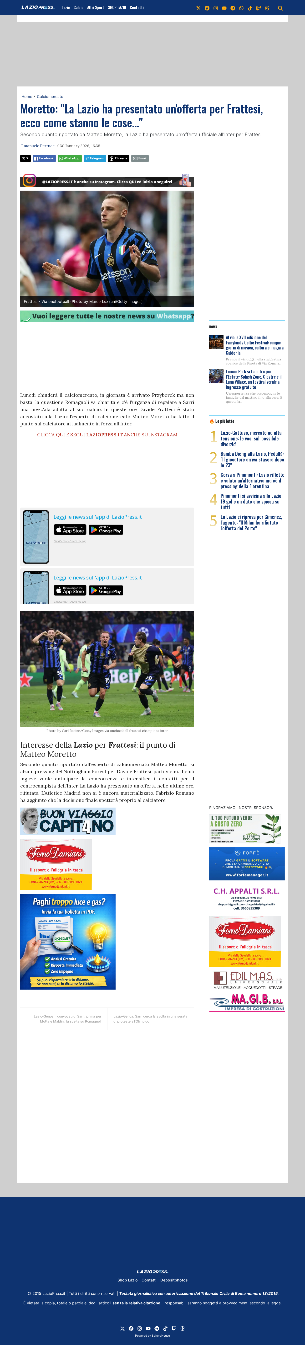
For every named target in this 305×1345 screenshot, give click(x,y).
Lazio (66, 7)
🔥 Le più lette (221, 421)
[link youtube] (224, 7)
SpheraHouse (161, 1335)
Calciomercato (50, 96)
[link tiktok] (250, 7)
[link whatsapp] (241, 7)
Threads (121, 158)
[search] (280, 7)
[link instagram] (215, 7)
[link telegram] (233, 7)
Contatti (137, 7)
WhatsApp (71, 158)
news (213, 326)
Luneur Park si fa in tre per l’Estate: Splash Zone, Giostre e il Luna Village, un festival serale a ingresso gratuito (253, 379)
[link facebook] (207, 7)
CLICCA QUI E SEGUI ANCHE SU (107, 435)
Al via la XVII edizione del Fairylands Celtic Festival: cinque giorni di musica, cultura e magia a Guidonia (255, 345)
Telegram (97, 158)
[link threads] (267, 7)
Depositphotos (174, 1280)
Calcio (78, 7)
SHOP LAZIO (117, 7)
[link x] (198, 7)
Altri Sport (95, 7)
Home (26, 96)
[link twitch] (258, 7)
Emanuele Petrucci (38, 145)
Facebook (46, 158)
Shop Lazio (127, 1280)
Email (142, 158)
